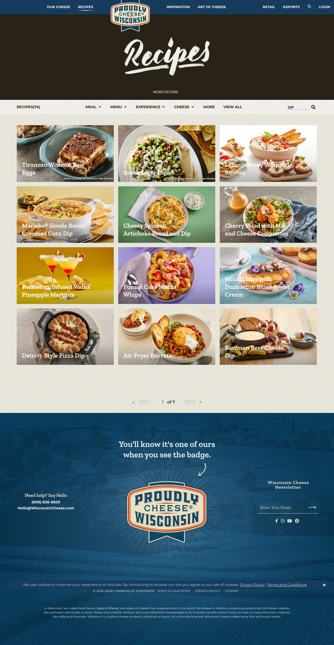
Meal (92, 107)
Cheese (182, 107)
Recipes (85, 7)
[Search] (309, 7)
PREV (144, 402)
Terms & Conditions (173, 591)
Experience (149, 107)
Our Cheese (58, 7)
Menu (116, 107)
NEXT (189, 402)
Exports (291, 7)
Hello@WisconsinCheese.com (45, 508)
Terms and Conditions (287, 584)
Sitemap (231, 591)
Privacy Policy (252, 584)
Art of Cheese (212, 7)
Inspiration (178, 7)
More (209, 107)
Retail (269, 7)
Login (324, 7)
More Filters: (166, 92)
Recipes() (28, 107)
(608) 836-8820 (46, 502)
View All (232, 107)
